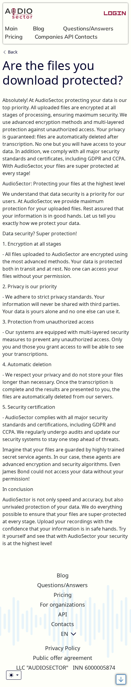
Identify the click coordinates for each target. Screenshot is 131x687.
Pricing (14, 36)
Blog (38, 28)
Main (11, 28)
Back (12, 52)
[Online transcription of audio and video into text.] (17, 13)
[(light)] (13, 675)
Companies (49, 36)
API (68, 36)
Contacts (86, 36)
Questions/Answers (88, 28)
